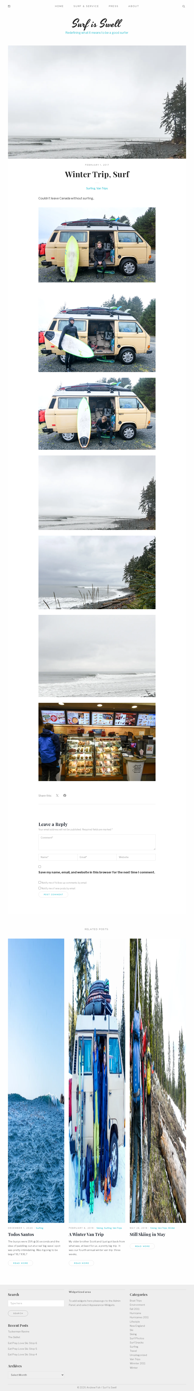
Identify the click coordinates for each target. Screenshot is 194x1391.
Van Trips (102, 188)
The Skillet (14, 1337)
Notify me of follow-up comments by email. (64, 882)
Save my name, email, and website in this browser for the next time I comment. (96, 872)
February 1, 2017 (97, 165)
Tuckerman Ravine (18, 1331)
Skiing (99, 1228)
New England (137, 1325)
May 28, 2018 (139, 1228)
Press (113, 6)
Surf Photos (137, 1338)
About (133, 6)
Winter (171, 1228)
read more (20, 1263)
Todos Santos (21, 1234)
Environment (137, 1304)
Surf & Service (86, 6)
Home (59, 6)
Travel (133, 1350)
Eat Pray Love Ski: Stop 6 (22, 1343)
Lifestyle (135, 1321)
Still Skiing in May (147, 1234)
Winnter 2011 (137, 1363)
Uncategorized (138, 1355)
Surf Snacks (137, 1342)
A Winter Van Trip (86, 1234)
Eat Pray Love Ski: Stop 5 (22, 1348)
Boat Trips (136, 1300)
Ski (131, 1329)
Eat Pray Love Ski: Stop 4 (22, 1354)
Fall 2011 (134, 1308)
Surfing (90, 188)
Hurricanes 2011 (139, 1317)
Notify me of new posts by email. (58, 888)
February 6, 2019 (81, 1228)
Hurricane (135, 1313)
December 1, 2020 (20, 1228)
